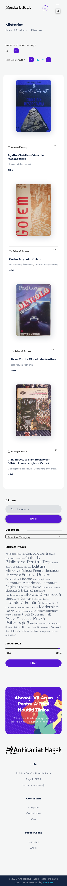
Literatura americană (23, 582)
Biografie (21, 554)
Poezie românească (25, 611)
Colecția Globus (23, 567)
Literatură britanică (19, 164)
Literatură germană (46, 264)
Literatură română (22, 365)
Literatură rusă (49, 603)
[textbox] (36, 537)
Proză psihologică (25, 620)
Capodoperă (36, 553)
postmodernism (47, 611)
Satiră (25, 631)
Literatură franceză (42, 594)
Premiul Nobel (13, 614)
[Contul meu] (45, 8)
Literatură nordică (41, 599)
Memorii (34, 607)
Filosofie (26, 578)
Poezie (9, 611)
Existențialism (12, 579)
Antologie (11, 554)
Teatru (33, 631)
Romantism (45, 627)
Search (33, 519)
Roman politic (31, 627)
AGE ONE (48, 882)
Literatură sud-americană (17, 607)
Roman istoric (13, 627)
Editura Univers (36, 575)
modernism (49, 607)
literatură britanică (19, 590)
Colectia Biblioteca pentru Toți (27, 559)
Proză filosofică (18, 619)
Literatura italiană (30, 587)
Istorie (48, 579)
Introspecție (39, 579)
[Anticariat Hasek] (18, 7)
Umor (13, 635)
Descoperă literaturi (21, 264)
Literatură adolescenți (51, 587)
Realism (34, 623)
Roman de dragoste (49, 623)
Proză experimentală (37, 614)
